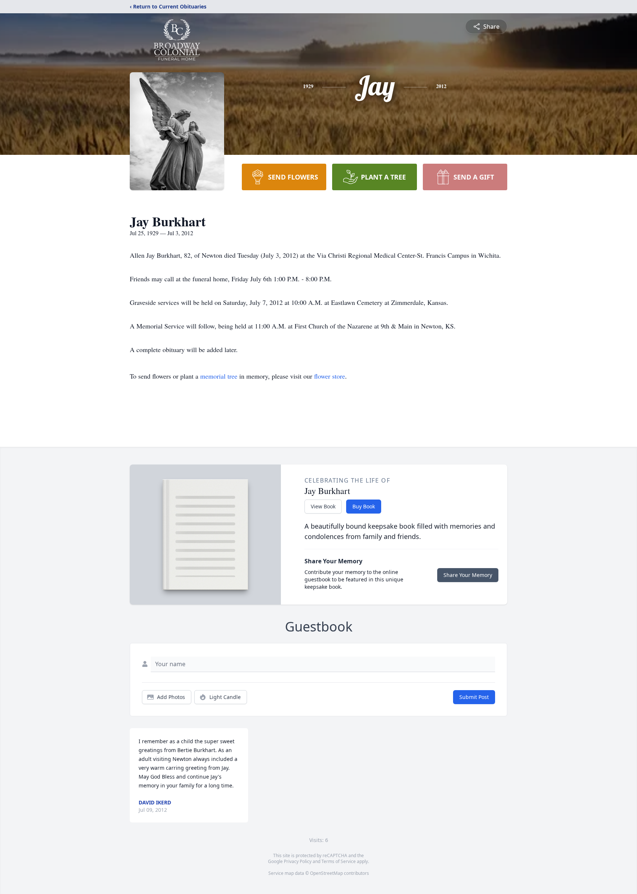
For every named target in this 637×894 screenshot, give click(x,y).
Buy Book (363, 506)
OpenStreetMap (326, 873)
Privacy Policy (297, 861)
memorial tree (218, 376)
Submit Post (474, 696)
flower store (329, 376)
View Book (323, 506)
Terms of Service (338, 861)
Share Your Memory (467, 574)
